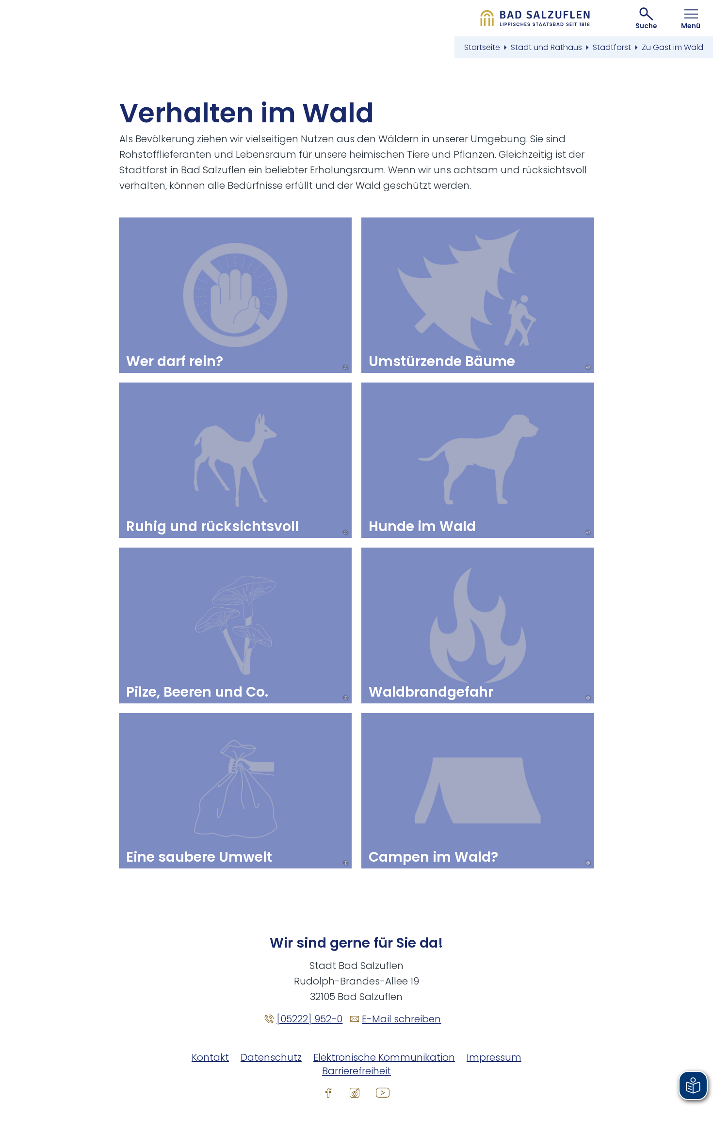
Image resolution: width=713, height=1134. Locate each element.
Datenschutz (271, 1057)
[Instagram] (354, 1092)
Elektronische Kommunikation (384, 1057)
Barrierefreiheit (356, 1071)
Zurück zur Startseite (535, 18)
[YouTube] (383, 1092)
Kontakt (210, 1057)
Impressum (494, 1057)
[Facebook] (328, 1092)
